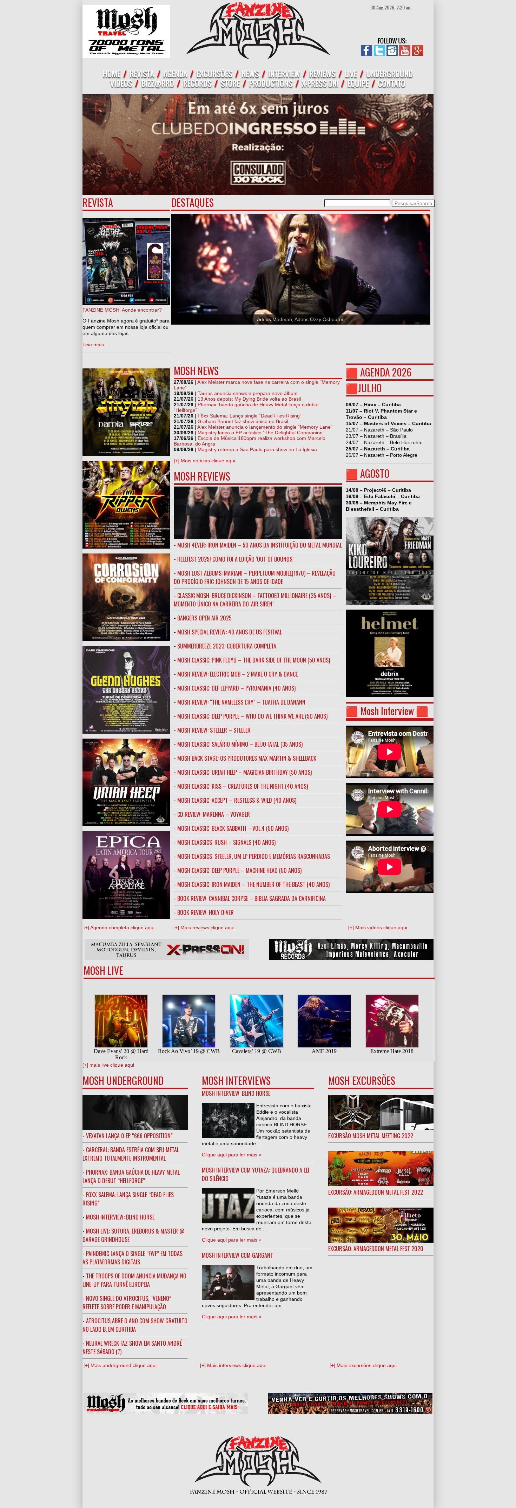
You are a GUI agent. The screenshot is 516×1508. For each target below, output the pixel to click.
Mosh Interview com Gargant (237, 1255)
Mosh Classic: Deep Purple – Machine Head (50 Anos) (239, 870)
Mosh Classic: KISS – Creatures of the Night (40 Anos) (242, 786)
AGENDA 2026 (385, 372)
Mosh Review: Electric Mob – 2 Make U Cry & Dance (237, 674)
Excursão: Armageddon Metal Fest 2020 (375, 1248)
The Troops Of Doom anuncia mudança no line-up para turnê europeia (134, 1280)
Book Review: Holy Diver (205, 912)
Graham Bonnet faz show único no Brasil (243, 421)
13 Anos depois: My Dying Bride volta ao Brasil (249, 399)
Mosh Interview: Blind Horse (120, 1217)
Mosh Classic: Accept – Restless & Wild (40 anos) (236, 800)
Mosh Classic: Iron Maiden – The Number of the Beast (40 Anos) (253, 884)
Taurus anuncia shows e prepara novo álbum (248, 393)
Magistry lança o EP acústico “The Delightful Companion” (261, 432)
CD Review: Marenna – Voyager (213, 814)
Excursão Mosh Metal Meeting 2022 (370, 1136)
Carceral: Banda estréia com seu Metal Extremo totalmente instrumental (130, 1154)
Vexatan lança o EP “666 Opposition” (129, 1136)
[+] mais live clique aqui (108, 1065)
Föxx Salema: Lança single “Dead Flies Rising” (250, 416)
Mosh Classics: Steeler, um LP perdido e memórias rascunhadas (253, 856)
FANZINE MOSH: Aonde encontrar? (122, 310)
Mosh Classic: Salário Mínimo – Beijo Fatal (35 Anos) (240, 744)
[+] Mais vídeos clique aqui (377, 927)
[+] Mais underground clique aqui (120, 1365)
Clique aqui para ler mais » (232, 1154)
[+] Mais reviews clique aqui (203, 927)
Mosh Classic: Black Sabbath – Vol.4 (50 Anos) (233, 828)
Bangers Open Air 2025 (204, 618)
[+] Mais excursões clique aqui (363, 1365)
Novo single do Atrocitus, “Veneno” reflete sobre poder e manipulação (126, 1302)
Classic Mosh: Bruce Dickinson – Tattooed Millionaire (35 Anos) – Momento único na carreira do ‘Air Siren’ (255, 599)
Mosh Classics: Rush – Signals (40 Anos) (226, 842)
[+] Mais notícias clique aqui (204, 460)
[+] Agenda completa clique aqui (119, 927)
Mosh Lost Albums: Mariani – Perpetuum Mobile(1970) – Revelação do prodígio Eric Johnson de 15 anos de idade (255, 577)
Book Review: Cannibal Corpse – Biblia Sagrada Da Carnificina (251, 898)
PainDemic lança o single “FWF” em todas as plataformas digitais (132, 1257)
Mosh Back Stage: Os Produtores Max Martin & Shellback (246, 758)
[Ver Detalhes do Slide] (300, 269)
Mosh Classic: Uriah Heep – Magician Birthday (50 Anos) (244, 772)
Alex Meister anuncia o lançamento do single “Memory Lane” (264, 427)
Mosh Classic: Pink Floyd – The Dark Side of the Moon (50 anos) (253, 660)
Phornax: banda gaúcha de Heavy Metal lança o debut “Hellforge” (131, 1176)
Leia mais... (95, 344)
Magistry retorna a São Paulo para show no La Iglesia (257, 449)
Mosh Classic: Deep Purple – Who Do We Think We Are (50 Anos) (252, 716)
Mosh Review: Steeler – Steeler (214, 730)
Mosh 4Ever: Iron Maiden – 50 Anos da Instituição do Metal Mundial (259, 545)
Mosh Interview (387, 711)
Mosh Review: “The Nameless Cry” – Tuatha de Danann (241, 702)
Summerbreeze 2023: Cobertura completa (226, 646)
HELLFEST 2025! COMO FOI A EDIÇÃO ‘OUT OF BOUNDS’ (235, 559)
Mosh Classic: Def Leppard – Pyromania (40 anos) (236, 688)
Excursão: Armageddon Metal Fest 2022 (375, 1192)
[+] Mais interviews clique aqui (233, 1365)
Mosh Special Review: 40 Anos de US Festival (229, 632)
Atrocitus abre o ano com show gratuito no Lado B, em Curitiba (134, 1325)
